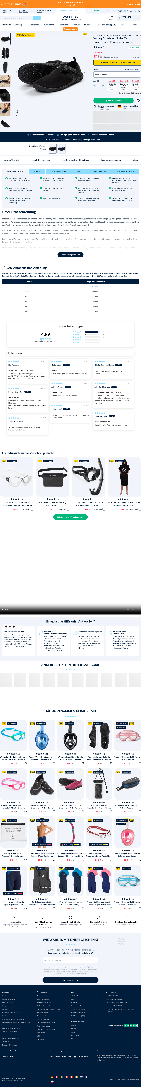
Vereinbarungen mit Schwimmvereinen (49, 1009)
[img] (13, 361)
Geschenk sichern (70, 980)
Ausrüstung (49, 25)
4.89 (45, 334)
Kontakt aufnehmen (8, 999)
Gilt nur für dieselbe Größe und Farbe (130, 93)
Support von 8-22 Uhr (70, 922)
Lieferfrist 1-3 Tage (7, 11)
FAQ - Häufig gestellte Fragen (46, 1022)
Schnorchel (64, 25)
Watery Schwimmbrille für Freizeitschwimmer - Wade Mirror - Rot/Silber (99, 856)
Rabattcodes (6, 1016)
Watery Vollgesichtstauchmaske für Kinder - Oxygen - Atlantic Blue (41, 759)
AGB (38, 1036)
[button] (16, 72)
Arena (73, 1032)
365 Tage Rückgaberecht (23, 11)
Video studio (6, 1035)
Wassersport (20, 25)
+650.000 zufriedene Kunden (44, 11)
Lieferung (5, 1009)
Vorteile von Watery (43, 1016)
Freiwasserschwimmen (83, 25)
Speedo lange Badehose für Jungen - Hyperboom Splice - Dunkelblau (13, 904)
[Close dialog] (37, 511)
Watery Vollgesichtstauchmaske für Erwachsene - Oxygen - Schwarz (70, 759)
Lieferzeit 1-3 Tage (98, 922)
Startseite (6, 25)
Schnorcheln (21, 557)
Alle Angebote (75, 996)
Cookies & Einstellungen (9, 1031)
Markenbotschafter (43, 1012)
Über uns (129, 11)
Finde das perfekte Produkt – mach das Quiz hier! (16, 1023)
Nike (72, 1039)
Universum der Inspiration (10, 1038)
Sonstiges (21, 563)
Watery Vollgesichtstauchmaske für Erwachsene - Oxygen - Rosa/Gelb (127, 856)
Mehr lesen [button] (99, 403)
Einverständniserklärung (9, 1045)
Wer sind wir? (41, 996)
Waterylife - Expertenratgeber (46, 1029)
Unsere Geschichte (43, 999)
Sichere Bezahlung (8, 1002)
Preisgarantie (15, 922)
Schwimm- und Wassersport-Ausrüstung (108, 35)
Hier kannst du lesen (104, 1055)
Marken (134, 25)
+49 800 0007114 (116, 11)
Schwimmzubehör (127, 35)
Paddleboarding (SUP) (106, 25)
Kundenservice (7, 996)
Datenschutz (41, 1033)
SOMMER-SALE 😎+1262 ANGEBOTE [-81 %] (25, 35)
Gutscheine (5, 1041)
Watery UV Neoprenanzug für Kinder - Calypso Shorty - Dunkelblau (70, 904)
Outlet (73, 999)
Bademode (35, 25)
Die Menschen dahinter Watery (46, 1006)
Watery (73, 1025)
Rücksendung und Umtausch (11, 1012)
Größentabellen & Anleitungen (11, 1028)
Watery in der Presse (43, 1026)
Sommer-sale (70, 29)
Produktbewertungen (111, 160)
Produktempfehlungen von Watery (13, 1019)
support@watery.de (116, 999)
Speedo (73, 1029)
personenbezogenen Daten (79, 973)
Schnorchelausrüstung (78, 1009)
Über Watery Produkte (44, 1002)
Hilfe (138, 11)
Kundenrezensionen (43, 1019)
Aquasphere (75, 1035)
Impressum (40, 1039)
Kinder (124, 25)
